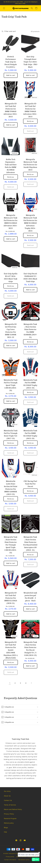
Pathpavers (12, 853)
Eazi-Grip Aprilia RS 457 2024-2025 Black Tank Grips (10, 277)
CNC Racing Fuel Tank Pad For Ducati (30, 484)
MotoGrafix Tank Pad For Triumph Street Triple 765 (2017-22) (11, 434)
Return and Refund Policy (13, 809)
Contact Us (8, 800)
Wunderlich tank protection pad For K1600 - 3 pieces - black (30, 596)
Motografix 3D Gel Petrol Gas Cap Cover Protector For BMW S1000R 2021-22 (11, 330)
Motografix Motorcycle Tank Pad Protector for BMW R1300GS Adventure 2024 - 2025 (11, 221)
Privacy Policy (9, 814)
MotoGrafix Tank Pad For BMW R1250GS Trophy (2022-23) (30, 384)
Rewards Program (10, 818)
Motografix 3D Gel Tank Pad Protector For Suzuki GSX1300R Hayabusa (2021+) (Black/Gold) (11, 650)
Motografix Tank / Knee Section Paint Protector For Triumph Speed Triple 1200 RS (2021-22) (10, 544)
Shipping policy (32, 856)
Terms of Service (10, 805)
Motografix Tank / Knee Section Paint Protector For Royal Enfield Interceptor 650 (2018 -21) (30, 543)
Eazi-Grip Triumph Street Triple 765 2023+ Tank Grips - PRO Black (30, 61)
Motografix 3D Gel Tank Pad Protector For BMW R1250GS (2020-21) (10, 597)
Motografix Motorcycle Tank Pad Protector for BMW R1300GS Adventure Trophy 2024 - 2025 (30, 223)
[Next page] (31, 683)
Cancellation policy (24, 859)
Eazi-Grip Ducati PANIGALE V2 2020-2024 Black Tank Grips (30, 277)
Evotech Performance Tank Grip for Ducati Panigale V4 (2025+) (10, 61)
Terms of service (21, 856)
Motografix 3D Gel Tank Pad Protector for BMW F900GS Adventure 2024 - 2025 (11, 110)
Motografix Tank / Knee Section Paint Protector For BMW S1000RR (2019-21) (30, 330)
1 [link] (9, 683)
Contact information (10, 859)
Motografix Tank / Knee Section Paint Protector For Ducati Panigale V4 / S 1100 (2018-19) (30, 648)
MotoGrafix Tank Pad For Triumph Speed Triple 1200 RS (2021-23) (11, 385)
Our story (7, 791)
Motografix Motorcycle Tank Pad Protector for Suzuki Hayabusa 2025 (30, 164)
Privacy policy (10, 856)
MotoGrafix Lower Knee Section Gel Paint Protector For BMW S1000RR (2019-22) (10, 487)
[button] (4, 8)
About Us (7, 796)
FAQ (5, 832)
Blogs (6, 827)
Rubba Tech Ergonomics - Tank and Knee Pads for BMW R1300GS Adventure (11, 166)
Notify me (30, 121)
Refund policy (9, 823)
